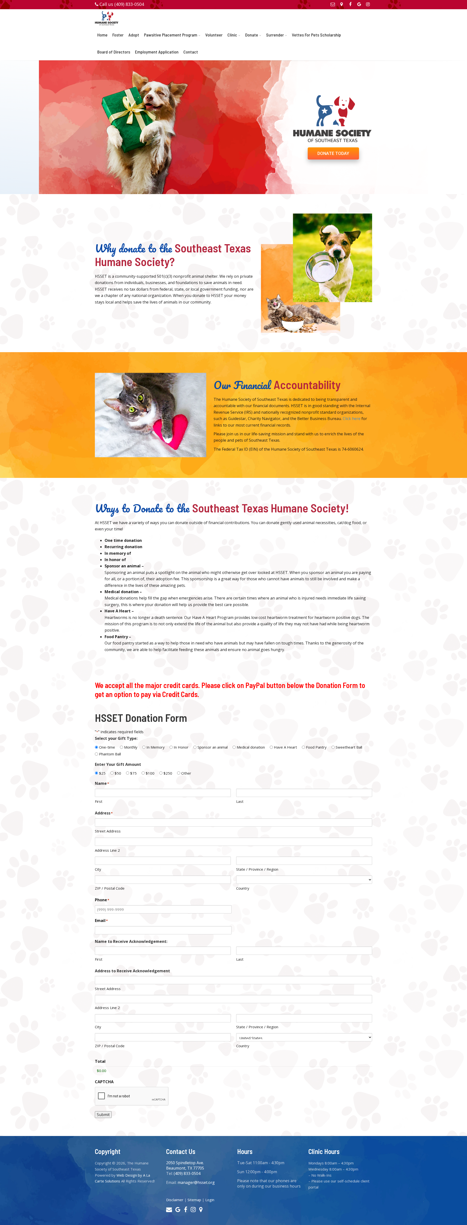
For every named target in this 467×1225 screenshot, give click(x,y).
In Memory (155, 747)
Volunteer (214, 34)
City (98, 869)
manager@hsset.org (196, 1182)
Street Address (108, 831)
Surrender (275, 34)
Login (209, 1199)
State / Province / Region (257, 869)
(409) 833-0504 (187, 1173)
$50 (118, 773)
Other (186, 773)
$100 (150, 773)
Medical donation (251, 747)
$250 (167, 773)
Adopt (133, 34)
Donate (251, 34)
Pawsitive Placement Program (170, 34)
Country (242, 888)
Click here (351, 418)
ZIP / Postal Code (110, 888)
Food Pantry (316, 747)
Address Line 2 (107, 850)
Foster (118, 34)
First (98, 801)
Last (239, 801)
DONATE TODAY (333, 153)
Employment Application (157, 51)
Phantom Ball (110, 753)
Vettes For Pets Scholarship (316, 34)
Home (102, 34)
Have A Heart (285, 747)
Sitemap (194, 1199)
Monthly (130, 747)
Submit (103, 1114)
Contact (190, 51)
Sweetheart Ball (349, 747)
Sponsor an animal (213, 747)
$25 (102, 773)
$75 (133, 773)
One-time (107, 747)
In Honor (181, 747)
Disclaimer (174, 1199)
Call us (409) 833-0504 (121, 4)
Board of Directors (113, 51)
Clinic (232, 34)
